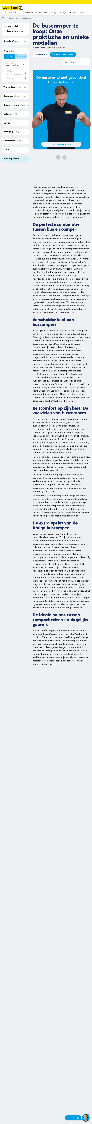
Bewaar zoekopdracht (64, 55)
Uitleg (17, 41)
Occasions (13, 18)
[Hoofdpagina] (3, 18)
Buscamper (39, 55)
